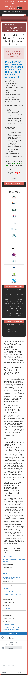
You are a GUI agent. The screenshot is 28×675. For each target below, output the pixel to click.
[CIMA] (14, 254)
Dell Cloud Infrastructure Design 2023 (12, 612)
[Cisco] (14, 197)
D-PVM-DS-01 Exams (9, 300)
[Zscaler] (14, 280)
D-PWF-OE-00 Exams (19, 314)
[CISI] (14, 261)
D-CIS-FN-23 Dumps (9, 328)
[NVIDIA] (14, 274)
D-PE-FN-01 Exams (19, 300)
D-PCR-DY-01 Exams (19, 295)
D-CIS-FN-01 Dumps (19, 333)
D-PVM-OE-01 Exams (19, 310)
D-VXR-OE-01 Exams (19, 291)
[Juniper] (14, 222)
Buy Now (5, 570)
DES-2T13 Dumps (19, 324)
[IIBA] (14, 203)
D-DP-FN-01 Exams (9, 295)
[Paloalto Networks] (14, 229)
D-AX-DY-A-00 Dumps (9, 333)
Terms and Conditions (14, 175)
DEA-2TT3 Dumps (9, 324)
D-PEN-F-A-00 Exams (9, 305)
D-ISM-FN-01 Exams (9, 310)
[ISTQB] (14, 216)
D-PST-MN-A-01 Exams (19, 305)
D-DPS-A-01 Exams (9, 314)
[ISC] (14, 209)
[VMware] (14, 242)
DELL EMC (11, 24)
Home (5, 24)
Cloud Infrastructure (10, 25)
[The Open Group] (14, 235)
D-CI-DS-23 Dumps (19, 328)
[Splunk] (14, 248)
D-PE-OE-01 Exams (9, 291)
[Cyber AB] (14, 267)
